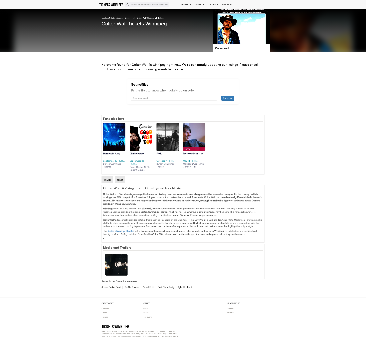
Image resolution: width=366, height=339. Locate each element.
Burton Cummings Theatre (121, 231)
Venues (226, 4)
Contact (230, 309)
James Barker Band (111, 287)
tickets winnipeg (115, 326)
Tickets (107, 179)
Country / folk (130, 18)
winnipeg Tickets (108, 18)
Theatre (212, 4)
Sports (199, 4)
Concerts (185, 4)
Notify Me (227, 98)
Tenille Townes (132, 287)
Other (145, 309)
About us (230, 313)
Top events (148, 317)
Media (120, 179)
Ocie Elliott (148, 287)
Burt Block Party (166, 287)
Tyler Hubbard (185, 287)
